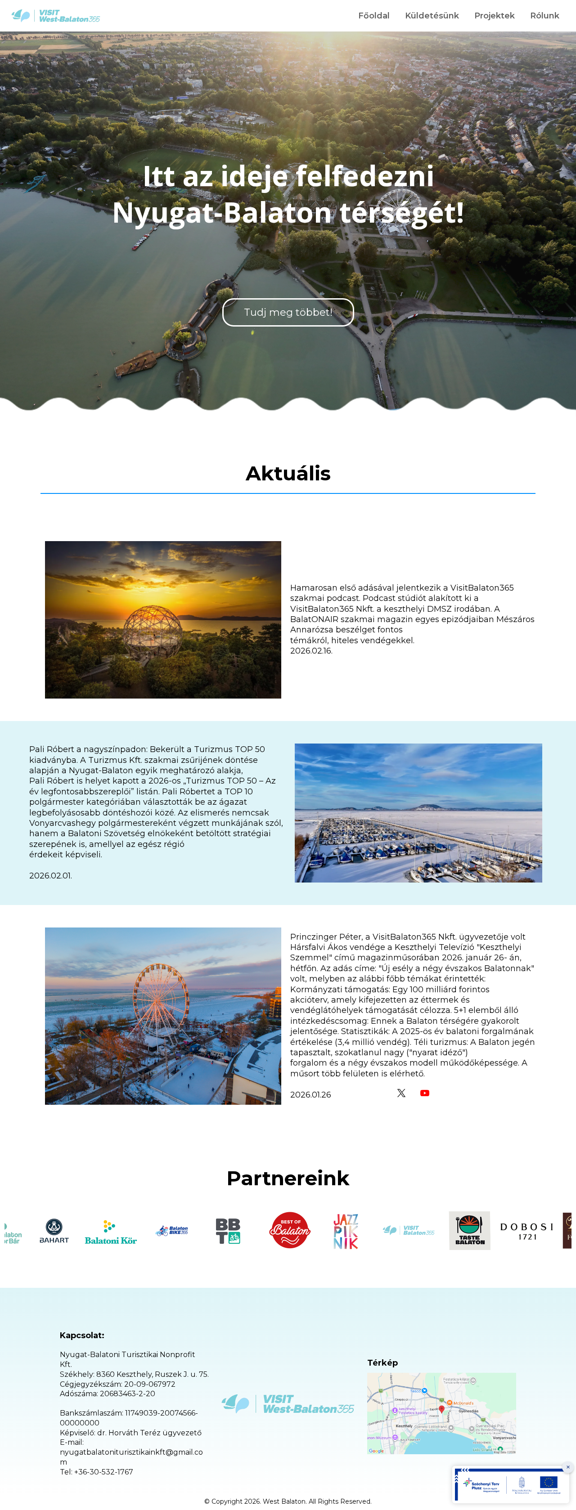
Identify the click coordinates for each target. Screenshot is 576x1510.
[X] (401, 1093)
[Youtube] (424, 1093)
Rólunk (544, 16)
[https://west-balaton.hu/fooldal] (56, 16)
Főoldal (374, 16)
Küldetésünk (432, 16)
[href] (441, 1413)
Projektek (494, 16)
